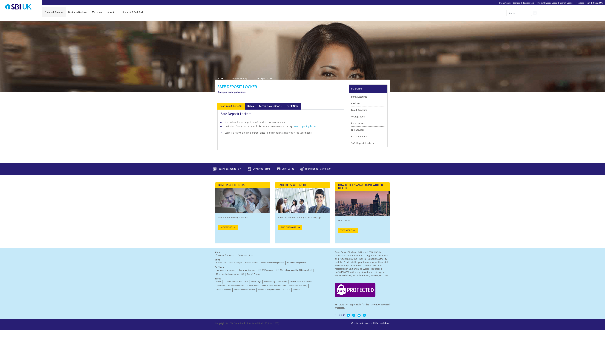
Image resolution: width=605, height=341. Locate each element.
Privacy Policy (269, 281)
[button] (535, 13)
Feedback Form (583, 3)
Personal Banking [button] (239, 78)
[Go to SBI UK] (19, 7)
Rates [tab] (250, 106)
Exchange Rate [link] (359, 136)
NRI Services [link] (357, 129)
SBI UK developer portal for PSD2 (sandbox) (294, 270)
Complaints (220, 285)
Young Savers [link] (358, 116)
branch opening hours (304, 126)
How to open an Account (226, 270)
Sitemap (296, 289)
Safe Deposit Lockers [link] (362, 143)
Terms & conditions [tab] (270, 106)
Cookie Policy (253, 285)
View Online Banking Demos (272, 262)
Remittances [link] (358, 123)
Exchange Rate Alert (247, 270)
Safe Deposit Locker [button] (264, 78)
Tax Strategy (256, 281)
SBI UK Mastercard (266, 270)
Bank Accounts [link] (359, 96)
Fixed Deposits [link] (359, 109)
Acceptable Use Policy (298, 285)
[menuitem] (54, 12)
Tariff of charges (235, 262)
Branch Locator (566, 3)
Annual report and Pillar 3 (237, 281)
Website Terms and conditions (274, 285)
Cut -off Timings (253, 274)
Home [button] (220, 78)
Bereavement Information (244, 289)
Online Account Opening (509, 3)
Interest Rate (528, 3)
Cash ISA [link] (355, 103)
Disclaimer (282, 281)
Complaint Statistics (236, 285)
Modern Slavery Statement (269, 289)
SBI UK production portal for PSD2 (230, 274)
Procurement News (245, 255)
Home (218, 281)
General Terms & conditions (301, 281)
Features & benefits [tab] (231, 106)
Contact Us (598, 3)
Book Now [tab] (292, 106)
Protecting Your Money (225, 255)
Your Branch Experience (296, 262)
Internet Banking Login (547, 3)
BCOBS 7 (286, 289)
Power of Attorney (223, 289)
